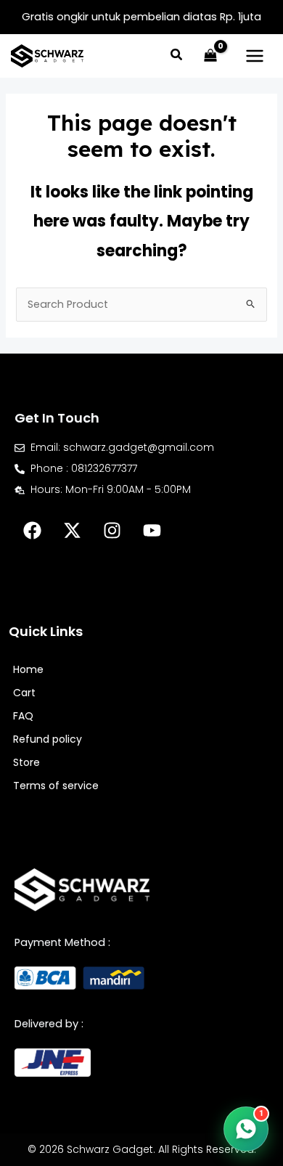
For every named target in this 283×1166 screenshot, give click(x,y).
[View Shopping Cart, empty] (210, 56)
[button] (177, 56)
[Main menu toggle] (254, 55)
